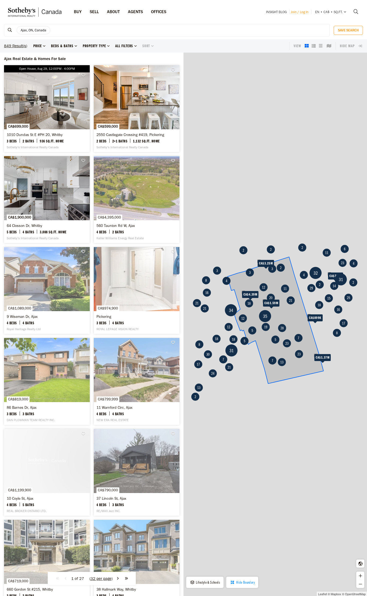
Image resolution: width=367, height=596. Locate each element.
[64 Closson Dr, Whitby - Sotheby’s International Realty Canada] (47, 199)
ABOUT (113, 11)
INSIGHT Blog (276, 12)
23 (287, 343)
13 (198, 387)
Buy (78, 11)
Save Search (348, 30)
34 (231, 310)
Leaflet (322, 594)
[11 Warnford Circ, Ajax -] (136, 381)
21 (204, 308)
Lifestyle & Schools (207, 582)
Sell (94, 11)
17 (198, 364)
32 (316, 273)
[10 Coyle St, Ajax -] (47, 472)
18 (249, 303)
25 (348, 297)
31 (231, 350)
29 (311, 288)
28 (282, 328)
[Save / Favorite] (85, 75)
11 (285, 288)
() (101, 578)
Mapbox (336, 594)
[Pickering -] (136, 290)
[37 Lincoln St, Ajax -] (136, 472)
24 (212, 373)
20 (270, 297)
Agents (135, 11)
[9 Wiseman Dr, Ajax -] (47, 290)
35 (265, 316)
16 (206, 292)
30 (208, 354)
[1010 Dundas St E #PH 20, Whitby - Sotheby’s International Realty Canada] (47, 108)
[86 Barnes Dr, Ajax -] (47, 381)
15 (328, 298)
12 (263, 287)
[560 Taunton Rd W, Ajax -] (136, 199)
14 (334, 286)
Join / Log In (299, 12)
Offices (158, 11)
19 (265, 327)
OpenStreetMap (355, 594)
